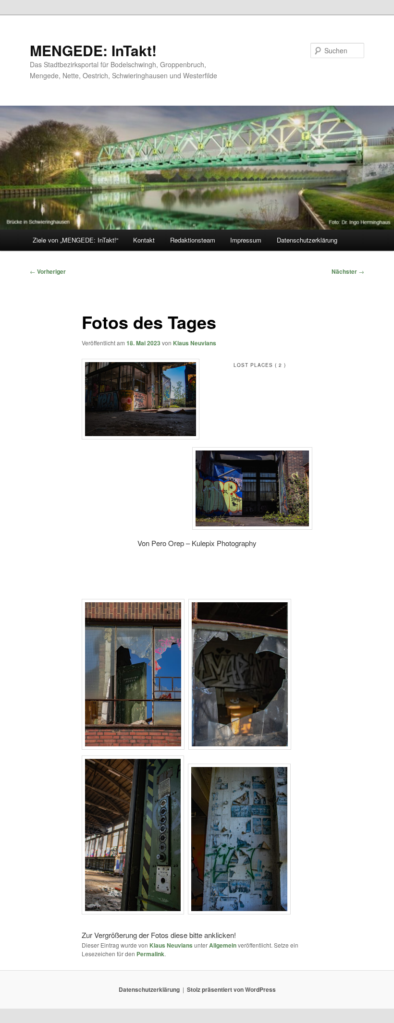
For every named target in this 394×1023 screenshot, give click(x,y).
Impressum (245, 239)
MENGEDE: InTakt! (93, 50)
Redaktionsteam (192, 239)
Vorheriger (48, 271)
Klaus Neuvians (194, 343)
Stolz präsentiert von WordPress (231, 989)
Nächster (348, 271)
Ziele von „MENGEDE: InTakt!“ (75, 239)
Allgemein (222, 945)
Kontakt (144, 239)
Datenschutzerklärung (307, 239)
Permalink (150, 954)
